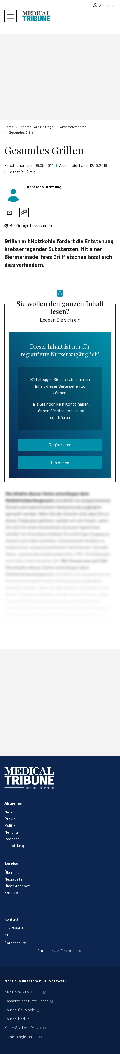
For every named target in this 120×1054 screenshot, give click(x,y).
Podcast (11, 838)
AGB (8, 934)
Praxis (9, 818)
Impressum (13, 927)
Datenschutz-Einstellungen (60, 950)
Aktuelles (13, 803)
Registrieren (60, 444)
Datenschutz (15, 942)
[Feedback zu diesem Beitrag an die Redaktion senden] (24, 212)
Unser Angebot (17, 885)
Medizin (10, 812)
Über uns (11, 872)
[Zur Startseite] (36, 16)
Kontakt (11, 919)
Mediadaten (14, 879)
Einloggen (60, 462)
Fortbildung (14, 845)
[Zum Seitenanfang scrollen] (110, 1044)
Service (11, 863)
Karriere (11, 892)
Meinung (11, 832)
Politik (9, 825)
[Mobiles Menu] (10, 16)
